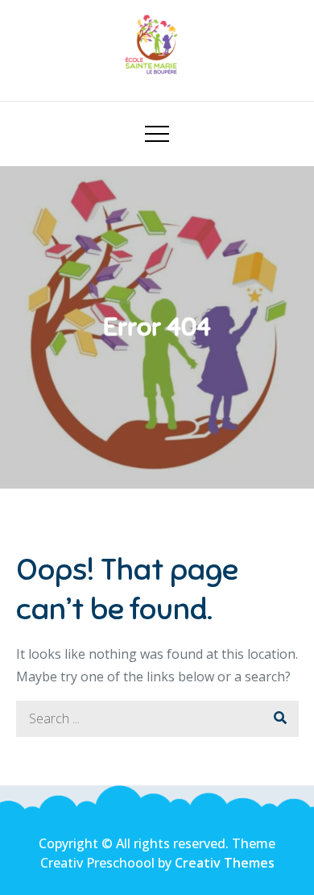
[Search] (280, 719)
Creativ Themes (225, 863)
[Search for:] (157, 718)
